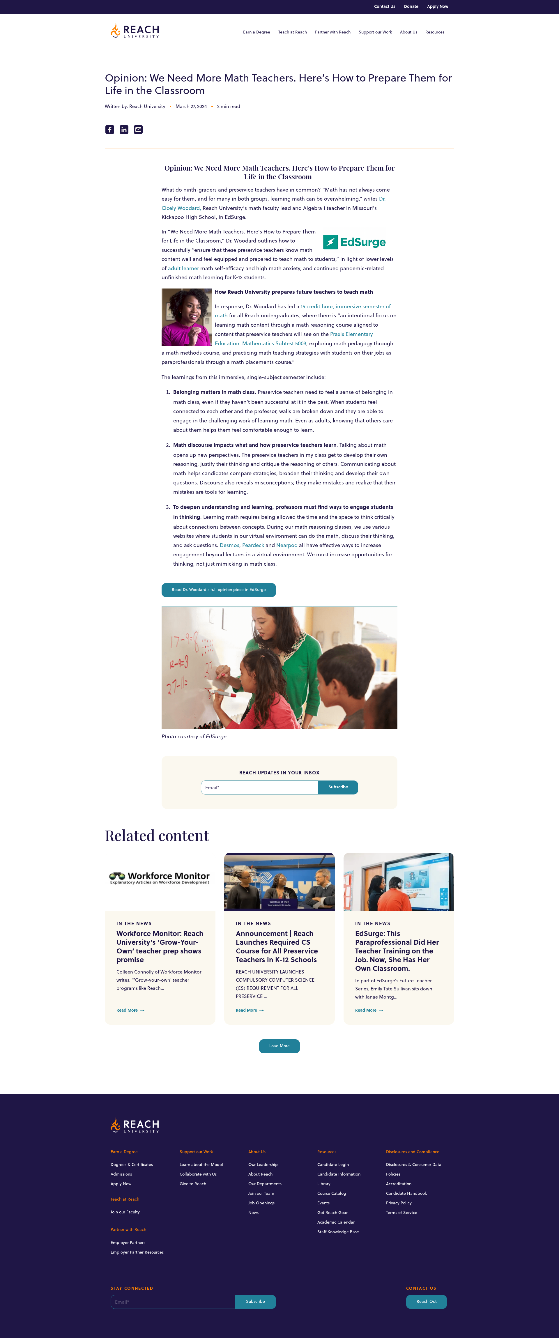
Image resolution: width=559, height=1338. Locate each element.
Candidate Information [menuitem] (338, 1174)
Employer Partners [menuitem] (128, 1242)
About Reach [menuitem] (260, 1174)
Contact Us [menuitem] (384, 7)
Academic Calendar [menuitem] (336, 1222)
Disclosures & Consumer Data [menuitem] (413, 1164)
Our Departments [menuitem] (265, 1184)
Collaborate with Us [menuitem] (198, 1174)
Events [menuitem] (323, 1203)
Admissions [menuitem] (121, 1174)
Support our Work (375, 32)
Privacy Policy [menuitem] (399, 1203)
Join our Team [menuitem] (261, 1193)
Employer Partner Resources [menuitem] (137, 1252)
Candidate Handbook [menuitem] (406, 1193)
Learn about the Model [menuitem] (201, 1164)
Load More (279, 1046)
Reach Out (427, 1302)
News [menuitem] (253, 1212)
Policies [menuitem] (393, 1174)
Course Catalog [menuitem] (331, 1193)
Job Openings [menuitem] (261, 1203)
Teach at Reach (292, 32)
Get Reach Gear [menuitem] (332, 1212)
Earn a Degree (256, 32)
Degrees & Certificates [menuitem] (132, 1164)
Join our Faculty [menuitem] (125, 1212)
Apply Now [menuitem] (437, 7)
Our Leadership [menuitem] (263, 1164)
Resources (434, 32)
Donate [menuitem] (411, 7)
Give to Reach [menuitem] (193, 1184)
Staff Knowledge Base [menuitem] (338, 1232)
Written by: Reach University (135, 106)
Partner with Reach (333, 32)
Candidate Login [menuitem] (333, 1164)
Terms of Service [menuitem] (401, 1212)
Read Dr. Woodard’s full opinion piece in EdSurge (219, 590)
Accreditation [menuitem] (398, 1184)
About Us (408, 32)
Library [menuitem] (323, 1184)
